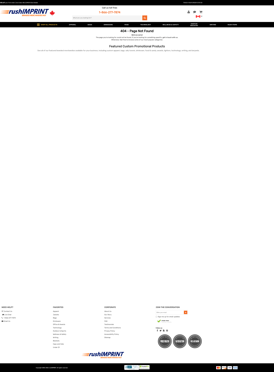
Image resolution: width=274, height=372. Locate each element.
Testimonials (109, 324)
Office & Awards (59, 324)
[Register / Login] (188, 12)
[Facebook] (157, 330)
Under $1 (56, 347)
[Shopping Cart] (200, 12)
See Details (34, 2)
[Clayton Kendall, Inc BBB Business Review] (131, 369)
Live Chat (7, 315)
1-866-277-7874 (109, 12)
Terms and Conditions (112, 328)
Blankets (56, 341)
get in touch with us (170, 37)
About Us (107, 311)
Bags (55, 318)
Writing (55, 337)
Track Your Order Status (192, 2)
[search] (144, 17)
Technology (57, 328)
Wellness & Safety (59, 334)
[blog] (164, 330)
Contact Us (7, 311)
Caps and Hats (58, 344)
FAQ (105, 321)
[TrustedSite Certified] (164, 321)
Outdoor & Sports (59, 331)
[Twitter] (161, 330)
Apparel (56, 311)
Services (107, 318)
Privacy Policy (109, 331)
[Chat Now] (194, 12)
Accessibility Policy (111, 334)
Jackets (56, 315)
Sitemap (107, 337)
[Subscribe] (185, 312)
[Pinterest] (167, 330)
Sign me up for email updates (169, 317)
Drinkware (57, 321)
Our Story (108, 315)
